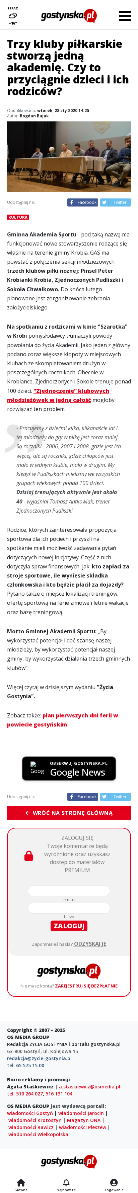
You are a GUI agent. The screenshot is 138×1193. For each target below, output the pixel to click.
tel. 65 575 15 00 (25, 1065)
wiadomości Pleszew (82, 1127)
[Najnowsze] (66, 1183)
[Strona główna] (20, 1183)
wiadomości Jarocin (81, 1113)
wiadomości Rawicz (31, 1127)
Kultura (17, 217)
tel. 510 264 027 (25, 1093)
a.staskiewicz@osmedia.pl (89, 1086)
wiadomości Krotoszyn (35, 1120)
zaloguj (69, 925)
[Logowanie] (114, 1183)
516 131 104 (59, 1093)
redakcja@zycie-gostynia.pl (39, 1058)
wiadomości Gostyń (30, 1113)
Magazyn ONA (83, 1120)
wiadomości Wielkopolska (38, 1134)
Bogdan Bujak (34, 116)
